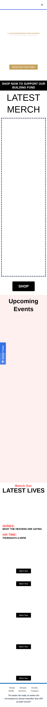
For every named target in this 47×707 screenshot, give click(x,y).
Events (34, 687)
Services (22, 691)
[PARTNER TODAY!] (42, 68)
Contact (35, 691)
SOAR (11, 691)
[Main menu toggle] (42, 4)
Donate (23, 687)
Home (12, 687)
